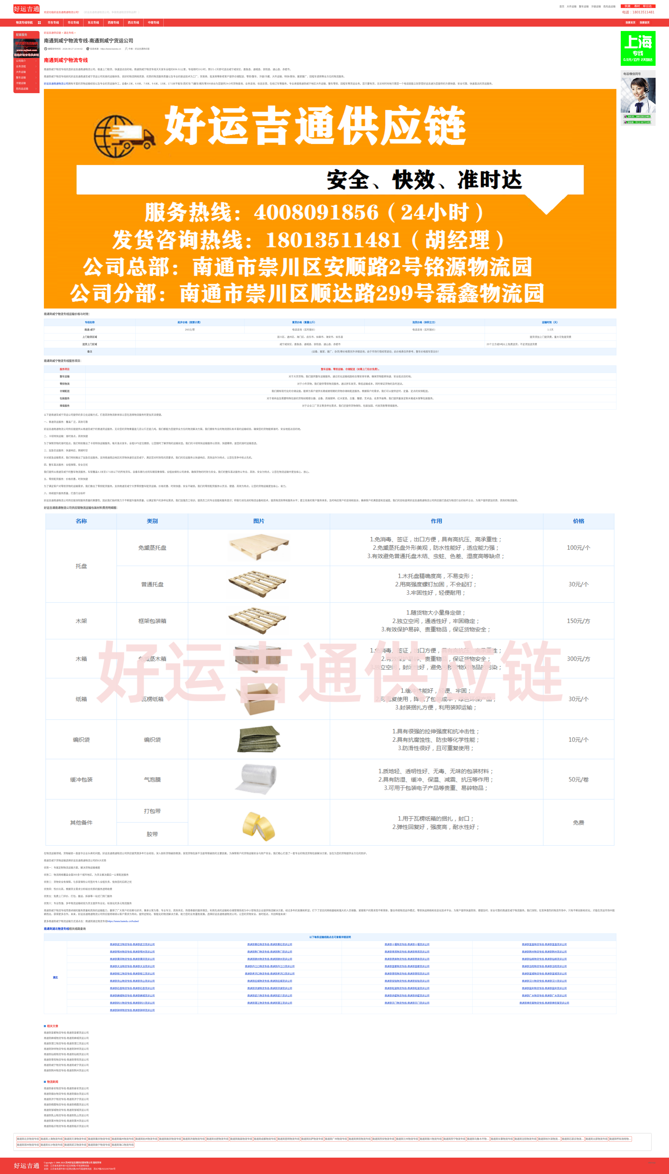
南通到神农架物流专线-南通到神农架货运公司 (544, 1002)
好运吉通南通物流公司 (56, 83)
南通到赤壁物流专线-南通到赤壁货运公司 (407, 995)
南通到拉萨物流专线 (312, 1138)
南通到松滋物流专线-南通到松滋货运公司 (407, 988)
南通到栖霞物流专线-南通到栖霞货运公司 (66, 1104)
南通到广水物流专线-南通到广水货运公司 (544, 995)
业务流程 (21, 66)
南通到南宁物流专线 (99, 1144)
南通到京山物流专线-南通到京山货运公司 (132, 981)
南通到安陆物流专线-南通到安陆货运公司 (407, 981)
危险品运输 (609, 6)
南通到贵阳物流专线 (360, 1138)
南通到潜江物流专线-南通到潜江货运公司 (269, 1002)
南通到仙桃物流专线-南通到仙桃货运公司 (544, 959)
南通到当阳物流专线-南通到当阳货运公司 (544, 966)
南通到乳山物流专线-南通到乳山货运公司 (66, 1115)
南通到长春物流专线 (502, 1138)
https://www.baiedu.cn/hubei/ (123, 921)
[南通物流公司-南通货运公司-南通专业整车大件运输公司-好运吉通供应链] (26, 9)
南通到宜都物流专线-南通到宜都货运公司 (407, 966)
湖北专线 (69, 32)
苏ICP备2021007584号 (105, 1169)
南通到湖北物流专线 (56, 928)
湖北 (55, 977)
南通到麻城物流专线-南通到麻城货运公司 (132, 995)
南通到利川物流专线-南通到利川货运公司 (132, 1002)
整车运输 (584, 6)
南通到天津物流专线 (75, 1138)
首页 (561, 6)
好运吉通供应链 (52, 32)
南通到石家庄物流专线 (573, 1138)
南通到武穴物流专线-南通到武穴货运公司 (269, 995)
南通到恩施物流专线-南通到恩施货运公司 (407, 959)
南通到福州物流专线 (123, 1138)
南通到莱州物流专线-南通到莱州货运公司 (66, 1120)
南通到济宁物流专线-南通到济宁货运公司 (66, 1099)
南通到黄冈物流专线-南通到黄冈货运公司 (132, 959)
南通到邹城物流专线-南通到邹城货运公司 (66, 1110)
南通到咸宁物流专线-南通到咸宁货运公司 (66, 1065)
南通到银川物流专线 (431, 1138)
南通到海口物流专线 (123, 1144)
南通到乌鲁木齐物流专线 (478, 1138)
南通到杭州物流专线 (146, 1138)
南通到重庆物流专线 (99, 1138)
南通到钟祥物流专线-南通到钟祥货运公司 (132, 1010)
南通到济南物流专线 (194, 1138)
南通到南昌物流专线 (241, 1138)
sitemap (652, 1162)
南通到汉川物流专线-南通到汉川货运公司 (544, 981)
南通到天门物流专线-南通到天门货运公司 (407, 1002)
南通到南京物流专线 (170, 1138)
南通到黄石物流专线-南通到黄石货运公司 (269, 944)
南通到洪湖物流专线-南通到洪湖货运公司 (269, 988)
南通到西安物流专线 (383, 1138)
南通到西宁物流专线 (454, 1138)
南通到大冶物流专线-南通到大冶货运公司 (132, 966)
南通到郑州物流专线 (28, 1144)
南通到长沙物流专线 (52, 1144)
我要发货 (630, 22)
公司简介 (21, 60)
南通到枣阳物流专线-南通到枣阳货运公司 (407, 973)
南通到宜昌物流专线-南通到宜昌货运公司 (544, 944)
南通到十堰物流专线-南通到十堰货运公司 (407, 944)
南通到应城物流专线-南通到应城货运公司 (269, 981)
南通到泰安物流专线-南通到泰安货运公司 (66, 1088)
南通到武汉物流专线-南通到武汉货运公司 (132, 944)
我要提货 (644, 22)
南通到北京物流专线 (28, 1138)
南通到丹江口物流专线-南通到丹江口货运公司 (270, 966)
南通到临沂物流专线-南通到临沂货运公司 (66, 1126)
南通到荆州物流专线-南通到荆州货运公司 (544, 951)
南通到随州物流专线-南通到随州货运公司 (269, 959)
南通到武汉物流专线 (75, 1144)
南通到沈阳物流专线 (525, 1138)
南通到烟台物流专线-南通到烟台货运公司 (66, 1093)
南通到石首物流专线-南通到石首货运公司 (132, 988)
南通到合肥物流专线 (217, 1138)
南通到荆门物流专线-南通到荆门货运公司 (269, 951)
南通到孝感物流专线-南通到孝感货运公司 (407, 951)
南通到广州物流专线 (336, 1138)
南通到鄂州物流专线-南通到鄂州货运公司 (132, 951)
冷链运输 (596, 6)
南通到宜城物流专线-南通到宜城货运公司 (544, 973)
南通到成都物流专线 (265, 1138)
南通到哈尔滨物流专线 (549, 1138)
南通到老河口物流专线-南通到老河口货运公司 (270, 973)
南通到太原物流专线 (597, 1138)
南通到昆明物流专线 (288, 1138)
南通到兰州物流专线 (407, 1138)
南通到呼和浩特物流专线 (620, 1138)
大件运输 (571, 6)
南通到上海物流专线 (52, 1138)
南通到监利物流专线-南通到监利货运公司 (544, 988)
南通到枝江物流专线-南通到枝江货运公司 (132, 973)
